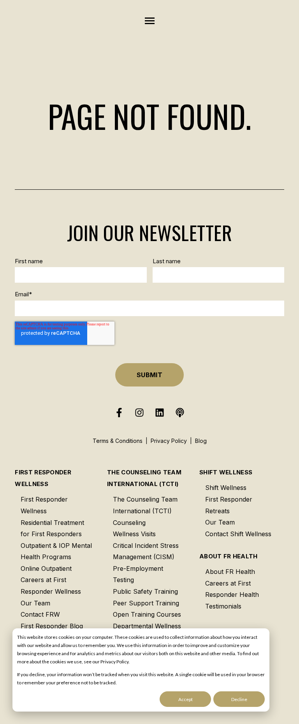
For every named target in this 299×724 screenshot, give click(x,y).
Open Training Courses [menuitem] (147, 614)
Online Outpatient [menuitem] (46, 568)
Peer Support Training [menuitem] (146, 603)
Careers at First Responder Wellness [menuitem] (51, 585)
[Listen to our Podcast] (180, 412)
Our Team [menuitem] (35, 603)
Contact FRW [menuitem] (40, 614)
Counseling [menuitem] (129, 522)
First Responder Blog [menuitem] (52, 626)
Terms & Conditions (117, 440)
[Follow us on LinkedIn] (159, 412)
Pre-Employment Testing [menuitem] (138, 574)
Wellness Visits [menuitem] (134, 534)
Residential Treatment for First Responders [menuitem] (52, 528)
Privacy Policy (169, 440)
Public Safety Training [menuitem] (145, 591)
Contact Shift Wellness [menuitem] (238, 534)
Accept (185, 699)
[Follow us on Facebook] (119, 412)
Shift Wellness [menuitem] (225, 472)
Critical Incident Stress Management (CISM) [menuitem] (146, 551)
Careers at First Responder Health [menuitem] (232, 589)
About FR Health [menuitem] (228, 556)
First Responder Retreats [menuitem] (228, 505)
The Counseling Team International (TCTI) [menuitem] (144, 478)
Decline (239, 699)
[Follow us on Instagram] (139, 412)
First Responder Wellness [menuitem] (43, 478)
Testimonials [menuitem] (223, 606)
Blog (201, 440)
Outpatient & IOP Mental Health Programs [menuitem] (56, 551)
